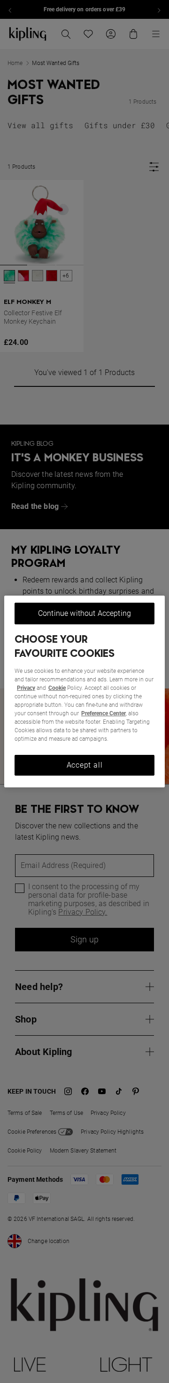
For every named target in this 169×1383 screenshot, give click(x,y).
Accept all (85, 765)
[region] (84, 692)
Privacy (26, 688)
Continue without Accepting (84, 613)
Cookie (57, 688)
